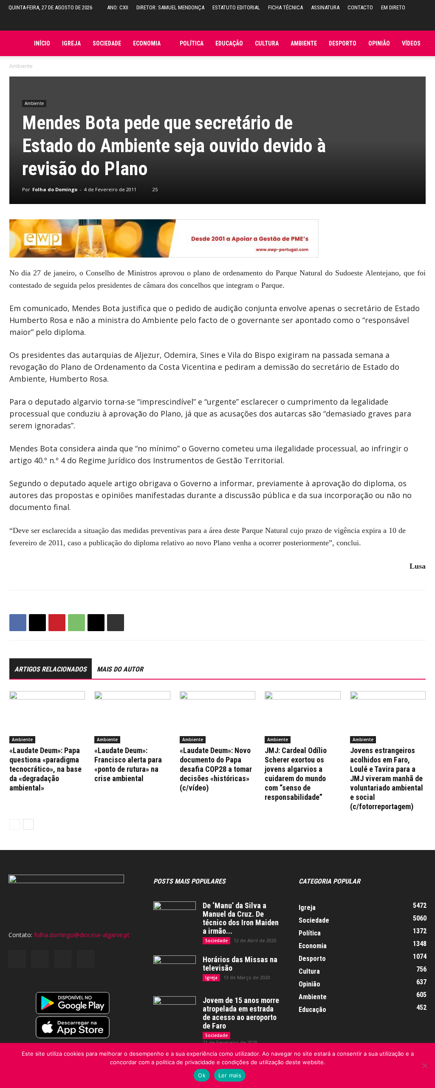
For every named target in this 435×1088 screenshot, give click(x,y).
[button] (420, 23)
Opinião (379, 43)
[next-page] (28, 824)
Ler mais (229, 1075)
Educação (229, 43)
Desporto (342, 43)
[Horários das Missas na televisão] (174, 970)
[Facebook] (17, 622)
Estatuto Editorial (236, 7)
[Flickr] (39, 958)
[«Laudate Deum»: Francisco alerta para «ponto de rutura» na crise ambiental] (132, 717)
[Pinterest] (56, 622)
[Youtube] (85, 958)
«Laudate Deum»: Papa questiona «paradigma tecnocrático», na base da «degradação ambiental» (45, 769)
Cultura (267, 43)
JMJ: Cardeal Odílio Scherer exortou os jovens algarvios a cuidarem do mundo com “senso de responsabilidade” (296, 774)
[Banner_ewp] (217, 238)
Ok (202, 1075)
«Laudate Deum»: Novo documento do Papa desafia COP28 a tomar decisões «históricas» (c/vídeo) (216, 769)
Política (191, 43)
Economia (147, 43)
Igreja (71, 43)
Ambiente (304, 43)
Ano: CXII (117, 7)
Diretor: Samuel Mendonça (170, 7)
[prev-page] (14, 824)
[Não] (424, 1065)
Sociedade (107, 43)
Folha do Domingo (54, 189)
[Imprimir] (115, 622)
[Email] (96, 622)
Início (42, 43)
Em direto (393, 7)
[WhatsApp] (76, 622)
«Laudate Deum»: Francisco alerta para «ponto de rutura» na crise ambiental (128, 764)
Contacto (360, 7)
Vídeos (411, 43)
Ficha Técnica (285, 7)
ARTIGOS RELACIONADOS (50, 669)
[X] (37, 622)
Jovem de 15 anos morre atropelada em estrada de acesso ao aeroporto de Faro (241, 1013)
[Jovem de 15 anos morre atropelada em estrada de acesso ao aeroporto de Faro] (174, 1011)
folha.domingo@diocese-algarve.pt (82, 935)
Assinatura (325, 7)
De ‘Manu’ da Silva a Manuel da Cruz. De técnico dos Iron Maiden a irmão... (241, 918)
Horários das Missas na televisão (240, 963)
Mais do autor (120, 669)
